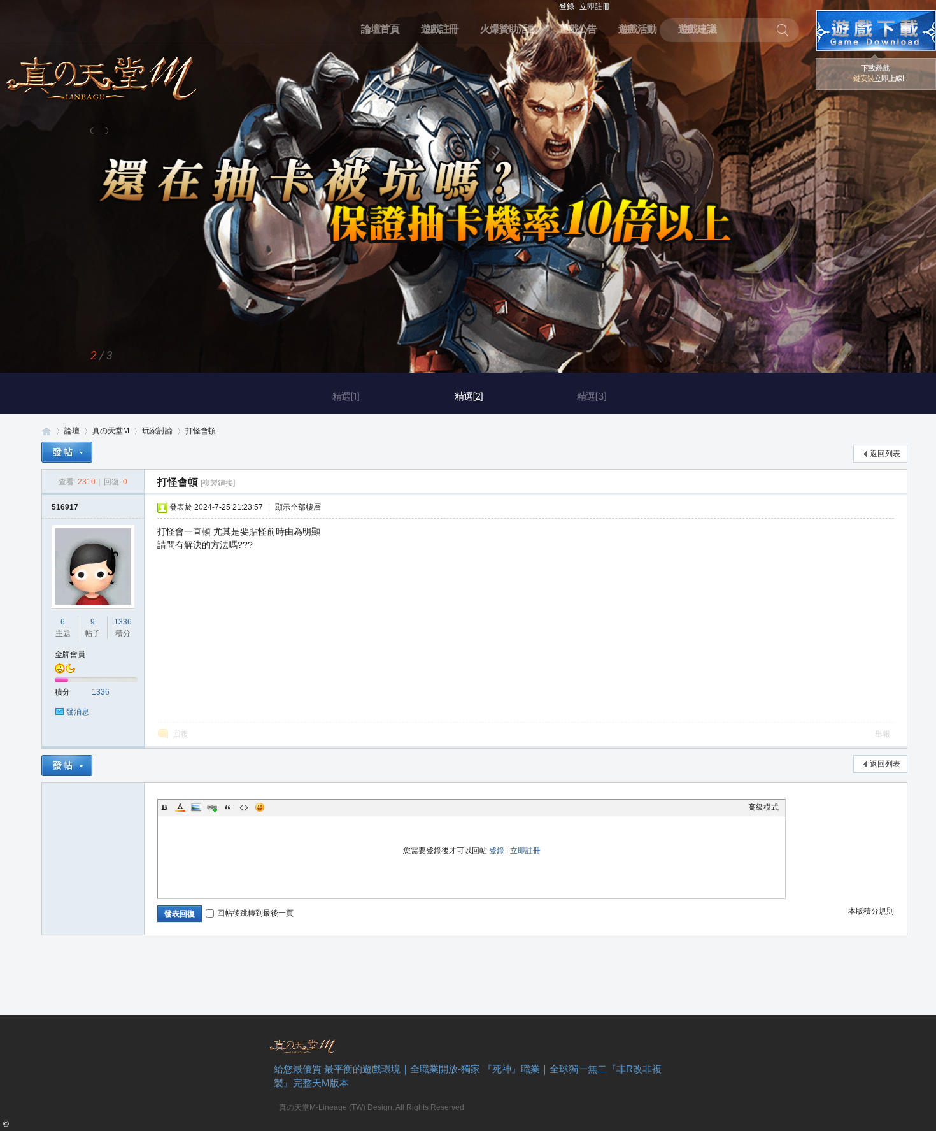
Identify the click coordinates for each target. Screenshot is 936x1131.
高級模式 (763, 807)
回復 (180, 734)
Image (196, 807)
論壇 (72, 430)
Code (244, 807)
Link (212, 807)
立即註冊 (594, 6)
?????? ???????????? (876, 30)
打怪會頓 (200, 430)
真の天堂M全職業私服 (46, 431)
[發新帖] (66, 452)
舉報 (882, 734)
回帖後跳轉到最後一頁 (255, 913)
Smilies (259, 807)
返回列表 (885, 453)
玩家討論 (157, 430)
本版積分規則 (871, 911)
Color (180, 807)
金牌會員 (70, 654)
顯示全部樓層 (298, 507)
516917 (65, 507)
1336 (123, 621)
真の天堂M (101, 74)
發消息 (77, 711)
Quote (228, 807)
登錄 (566, 6)
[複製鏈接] (218, 483)
